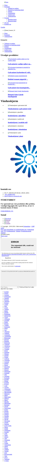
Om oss (6, 22)
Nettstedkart (26, 226)
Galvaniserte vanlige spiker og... (19, 64)
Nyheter (6, 18)
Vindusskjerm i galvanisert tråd (19, 109)
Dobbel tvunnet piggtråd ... (18, 79)
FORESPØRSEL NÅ (7, 211)
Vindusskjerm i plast (15, 136)
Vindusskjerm (12, 16)
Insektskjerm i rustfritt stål (17, 122)
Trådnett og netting (13, 8)
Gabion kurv (11, 14)
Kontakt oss (7, 24)
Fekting (10, 11)
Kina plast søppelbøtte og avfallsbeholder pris (13, 229)
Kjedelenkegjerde (26, 231)
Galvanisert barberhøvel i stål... (19, 72)
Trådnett (18, 231)
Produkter (7, 7)
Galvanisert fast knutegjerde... (19, 88)
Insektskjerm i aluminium (17, 129)
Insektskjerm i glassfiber (17, 116)
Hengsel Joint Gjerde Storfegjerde (15, 95)
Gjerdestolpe (11, 13)
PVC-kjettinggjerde (9, 231)
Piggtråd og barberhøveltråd (16, 10)
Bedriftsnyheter (12, 19)
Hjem (5, 5)
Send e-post (4, 236)
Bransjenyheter (12, 21)
